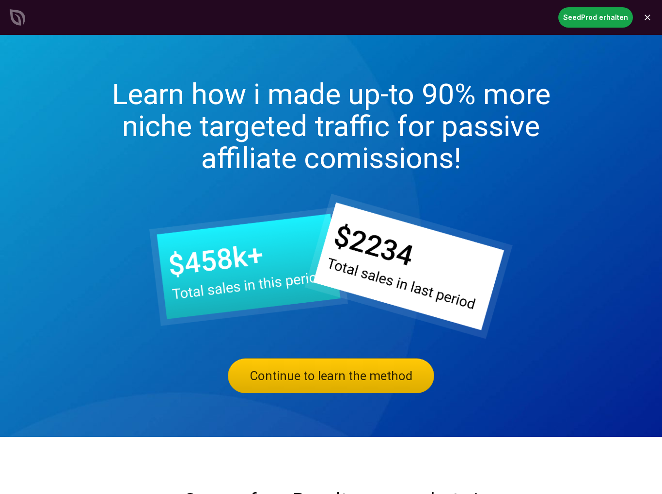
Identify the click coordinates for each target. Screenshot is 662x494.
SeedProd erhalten (595, 17)
